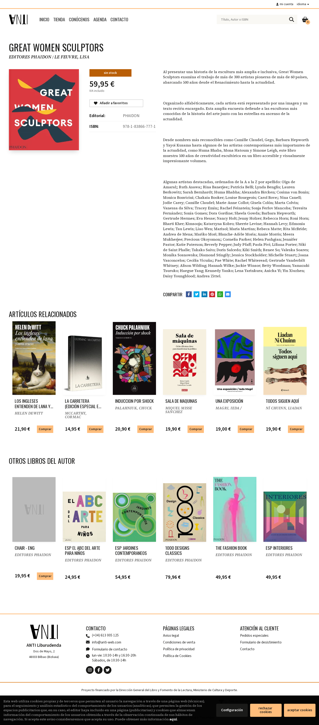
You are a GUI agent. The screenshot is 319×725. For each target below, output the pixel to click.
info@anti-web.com (106, 642)
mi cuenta (286, 4)
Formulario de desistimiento (261, 642)
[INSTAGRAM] (90, 670)
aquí (173, 719)
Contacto (247, 649)
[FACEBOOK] (99, 670)
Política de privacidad (179, 649)
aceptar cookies (299, 710)
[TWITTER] (107, 670)
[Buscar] (291, 19)
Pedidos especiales (254, 635)
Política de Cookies (177, 655)
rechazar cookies (266, 710)
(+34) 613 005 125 (105, 635)
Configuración (232, 710)
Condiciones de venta (179, 642)
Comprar (45, 429)
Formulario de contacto (109, 649)
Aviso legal (171, 635)
